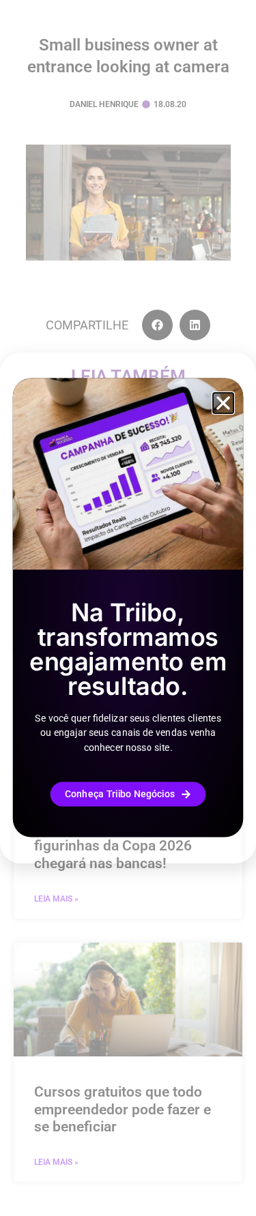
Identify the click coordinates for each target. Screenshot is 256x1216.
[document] (128, 608)
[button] (223, 403)
